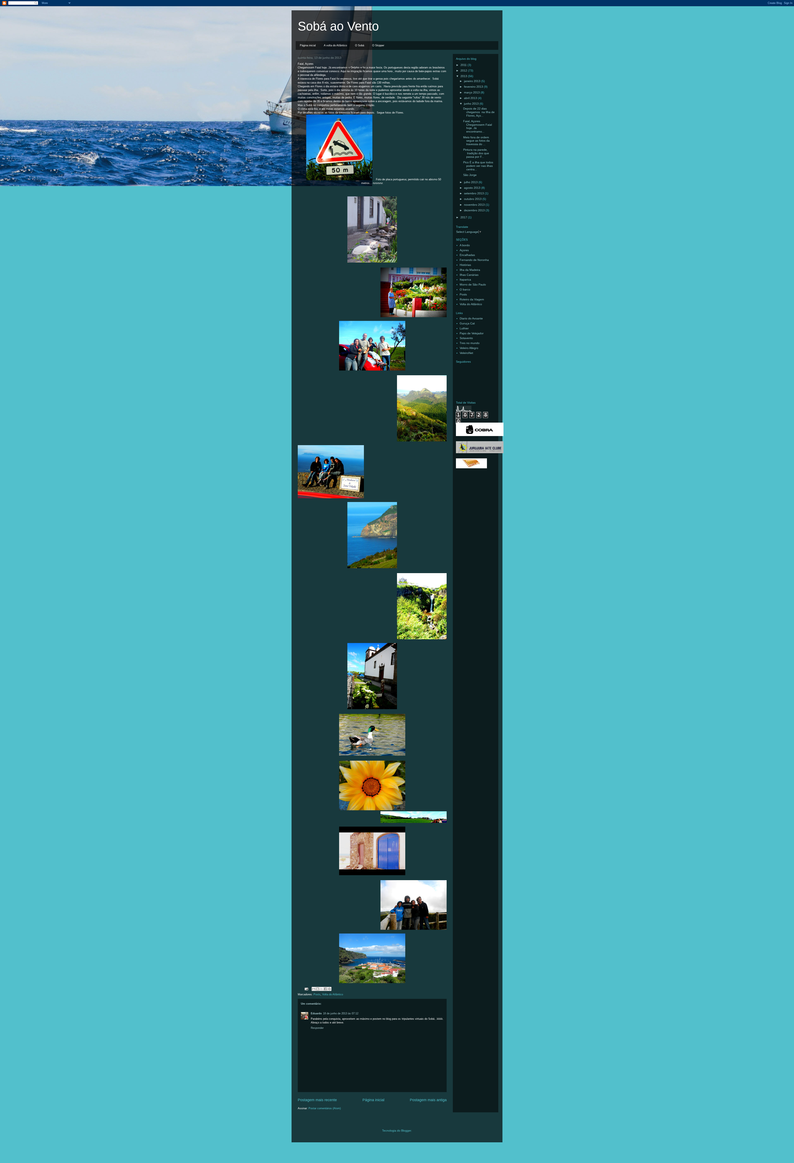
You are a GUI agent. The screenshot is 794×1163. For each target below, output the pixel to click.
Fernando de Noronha (474, 260)
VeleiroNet (466, 353)
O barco (465, 289)
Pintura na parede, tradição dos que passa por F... (476, 153)
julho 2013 (471, 182)
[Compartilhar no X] (321, 989)
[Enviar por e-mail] (314, 989)
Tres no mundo (470, 343)
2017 (464, 217)
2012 (464, 70)
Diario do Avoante (471, 318)
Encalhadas (467, 255)
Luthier (464, 328)
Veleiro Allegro (469, 348)
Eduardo (316, 1013)
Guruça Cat (467, 323)
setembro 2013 (474, 193)
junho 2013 (472, 103)
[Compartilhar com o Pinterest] (329, 989)
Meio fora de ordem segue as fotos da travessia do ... (476, 141)
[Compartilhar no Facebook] (325, 989)
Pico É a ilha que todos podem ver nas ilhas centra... (478, 166)
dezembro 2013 (474, 210)
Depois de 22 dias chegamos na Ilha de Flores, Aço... (479, 112)
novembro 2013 (474, 204)
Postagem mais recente (317, 1100)
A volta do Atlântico (335, 45)
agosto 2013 (472, 187)
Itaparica (465, 279)
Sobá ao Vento (338, 26)
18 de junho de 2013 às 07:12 (340, 1013)
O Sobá (359, 45)
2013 (464, 76)
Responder (317, 1027)
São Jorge (470, 175)
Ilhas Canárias (469, 274)
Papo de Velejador (472, 333)
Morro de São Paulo (473, 284)
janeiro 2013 (472, 81)
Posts (316, 994)
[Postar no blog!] (318, 989)
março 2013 (472, 92)
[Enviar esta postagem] (306, 988)
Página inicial (308, 45)
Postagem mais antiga (428, 1100)
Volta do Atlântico (332, 994)
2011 (464, 65)
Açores (464, 250)
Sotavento (466, 338)
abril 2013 (471, 98)
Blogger (406, 1130)
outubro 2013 (473, 199)
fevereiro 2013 (474, 86)
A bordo (465, 245)
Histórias (465, 265)
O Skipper (378, 45)
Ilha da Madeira (470, 269)
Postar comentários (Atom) (325, 1108)
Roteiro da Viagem (472, 299)
